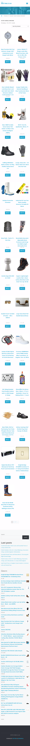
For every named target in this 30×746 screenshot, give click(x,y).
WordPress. (21, 738)
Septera (14, 738)
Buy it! (8, 61)
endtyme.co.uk (6, 3)
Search (3, 534)
